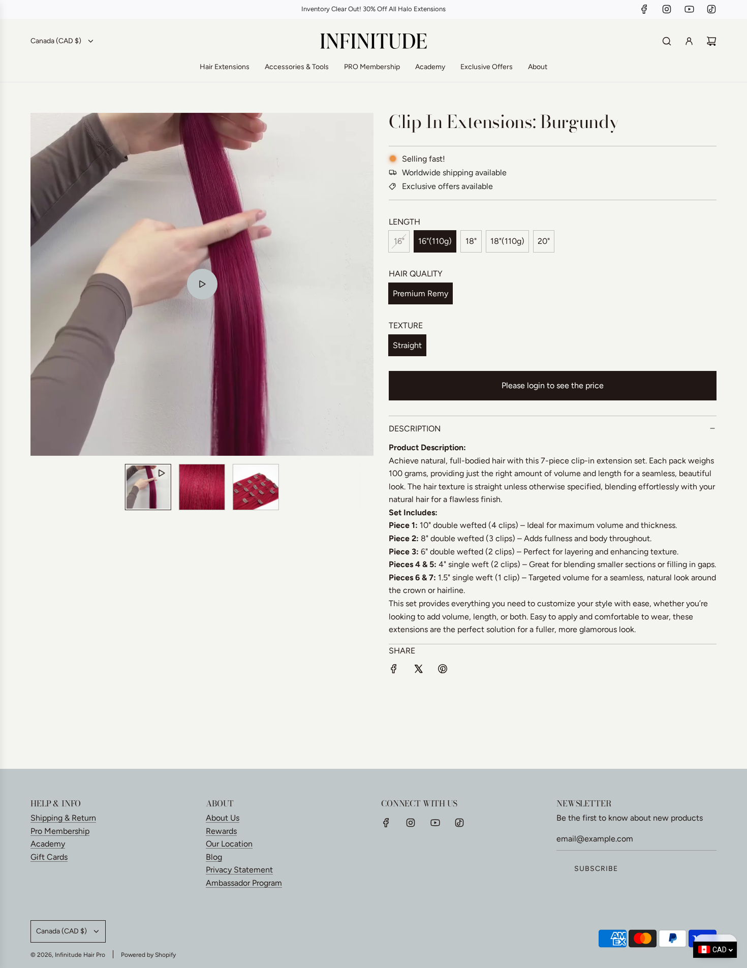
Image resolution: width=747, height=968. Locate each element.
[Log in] (689, 41)
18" (471, 241)
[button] (44, 284)
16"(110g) (435, 241)
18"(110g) (507, 241)
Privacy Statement (239, 870)
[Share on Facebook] (394, 671)
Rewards (221, 831)
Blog (214, 857)
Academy (47, 844)
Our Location (229, 844)
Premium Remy (420, 293)
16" (399, 241)
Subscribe (596, 868)
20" (544, 241)
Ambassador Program (244, 883)
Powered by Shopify (148, 954)
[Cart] (711, 41)
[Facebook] (644, 9)
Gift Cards (49, 857)
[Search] (667, 41)
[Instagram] (667, 9)
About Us (222, 818)
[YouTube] (689, 9)
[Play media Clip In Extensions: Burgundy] (202, 284)
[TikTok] (711, 9)
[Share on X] (418, 671)
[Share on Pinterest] (442, 671)
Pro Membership (59, 831)
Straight (407, 345)
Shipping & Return (63, 818)
